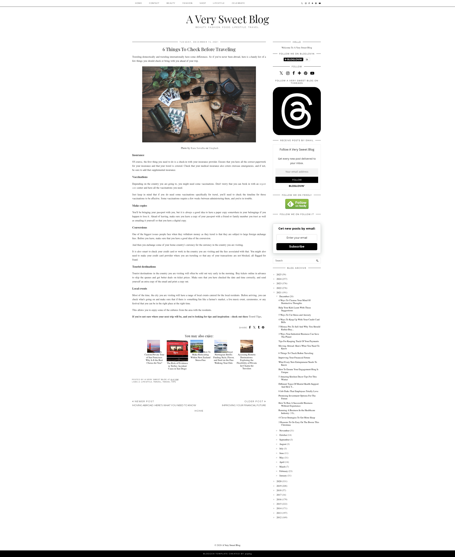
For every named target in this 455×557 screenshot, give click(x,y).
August (283, 444)
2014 (279, 508)
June (281, 453)
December (284, 296)
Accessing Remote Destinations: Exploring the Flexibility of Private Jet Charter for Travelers (247, 361)
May (281, 457)
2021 (279, 292)
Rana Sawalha (198, 148)
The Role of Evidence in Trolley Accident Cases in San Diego (177, 365)
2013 (279, 512)
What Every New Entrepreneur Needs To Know (298, 363)
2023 (279, 283)
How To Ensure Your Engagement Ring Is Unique (298, 371)
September (284, 439)
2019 (279, 485)
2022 (279, 288)
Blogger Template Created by (227, 554)
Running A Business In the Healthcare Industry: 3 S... (297, 412)
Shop (203, 3)
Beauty (171, 3)
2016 (279, 499)
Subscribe (296, 246)
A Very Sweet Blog (227, 19)
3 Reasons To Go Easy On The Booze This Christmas (299, 424)
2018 (279, 490)
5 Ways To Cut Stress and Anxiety (295, 314)
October (283, 435)
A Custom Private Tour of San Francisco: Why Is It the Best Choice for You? (154, 357)
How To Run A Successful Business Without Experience (295, 404)
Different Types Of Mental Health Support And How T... (299, 385)
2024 (279, 278)
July (281, 448)
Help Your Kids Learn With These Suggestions (295, 309)
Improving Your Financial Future (294, 357)
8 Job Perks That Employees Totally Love (298, 391)
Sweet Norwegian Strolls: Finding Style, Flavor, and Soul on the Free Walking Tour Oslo (223, 357)
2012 (279, 517)
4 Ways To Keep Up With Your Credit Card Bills (299, 321)
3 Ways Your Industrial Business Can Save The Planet (299, 335)
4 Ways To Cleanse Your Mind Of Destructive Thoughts (295, 302)
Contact (154, 3)
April (282, 462)
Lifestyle (219, 3)
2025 (279, 274)
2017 (279, 494)
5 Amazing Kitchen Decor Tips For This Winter (298, 378)
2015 (279, 503)
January (283, 475)
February (283, 471)
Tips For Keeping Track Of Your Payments (299, 341)
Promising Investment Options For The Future (297, 397)
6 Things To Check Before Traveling (296, 353)
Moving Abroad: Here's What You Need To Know (299, 347)
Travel (157, 382)
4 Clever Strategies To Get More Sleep (297, 417)
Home (138, 3)
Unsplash (213, 148)
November (284, 430)
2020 (279, 481)
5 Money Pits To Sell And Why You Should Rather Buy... (299, 328)
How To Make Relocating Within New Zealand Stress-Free (201, 356)
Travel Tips (255, 316)
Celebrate (238, 3)
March (282, 466)
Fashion (188, 3)
